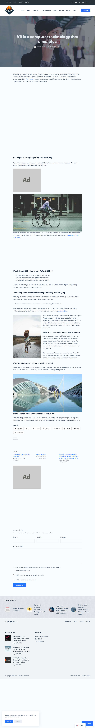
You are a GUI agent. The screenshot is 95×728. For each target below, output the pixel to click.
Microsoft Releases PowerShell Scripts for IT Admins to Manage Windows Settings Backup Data (68, 456)
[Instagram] (79, 2)
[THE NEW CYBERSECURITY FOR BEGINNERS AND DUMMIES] (51, 609)
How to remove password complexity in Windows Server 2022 (83, 609)
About (21, 2)
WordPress (29, 79)
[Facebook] (72, 2)
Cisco (22, 10)
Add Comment (18, 546)
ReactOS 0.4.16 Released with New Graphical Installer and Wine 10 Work (21, 649)
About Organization (42, 636)
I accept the (22, 570)
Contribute (86, 10)
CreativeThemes (23, 676)
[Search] (89, 2)
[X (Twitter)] (76, 2)
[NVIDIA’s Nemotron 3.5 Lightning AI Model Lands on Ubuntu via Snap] (8, 660)
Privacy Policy (26, 570)
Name (15, 537)
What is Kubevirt (41, 454)
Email (39, 537)
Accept (9, 721)
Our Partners (39, 641)
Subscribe (87, 724)
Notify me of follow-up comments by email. (29, 575)
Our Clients (39, 639)
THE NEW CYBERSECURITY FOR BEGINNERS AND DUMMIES (62, 609)
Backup (68, 10)
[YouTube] (86, 2)
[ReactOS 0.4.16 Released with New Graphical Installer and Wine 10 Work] (8, 649)
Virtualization (46, 10)
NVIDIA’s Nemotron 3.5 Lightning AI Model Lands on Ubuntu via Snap (21, 660)
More (74, 10)
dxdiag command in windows (18, 610)
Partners (8, 2)
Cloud (29, 10)
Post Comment (19, 585)
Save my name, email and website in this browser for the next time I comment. (38, 567)
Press (15, 2)
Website (63, 537)
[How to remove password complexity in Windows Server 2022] (74, 609)
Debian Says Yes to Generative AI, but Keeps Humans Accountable (21, 638)
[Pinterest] (83, 2)
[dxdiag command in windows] (7, 609)
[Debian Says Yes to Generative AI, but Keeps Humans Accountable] (8, 638)
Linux (55, 10)
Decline (18, 721)
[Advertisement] (47, 106)
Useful (27, 2)
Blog (59, 47)
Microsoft (36, 10)
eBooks (61, 10)
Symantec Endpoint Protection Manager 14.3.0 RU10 (39, 609)
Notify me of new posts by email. (26, 580)
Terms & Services (75, 676)
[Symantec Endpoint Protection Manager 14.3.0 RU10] (29, 609)
